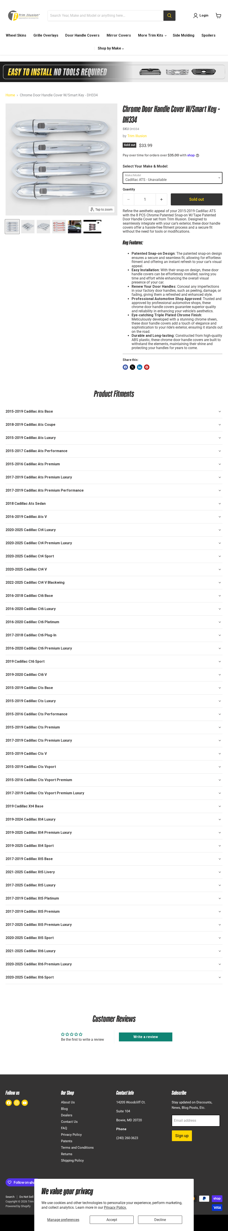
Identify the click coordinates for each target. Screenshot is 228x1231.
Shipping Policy (72, 1161)
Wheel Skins (16, 35)
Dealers (66, 1115)
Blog (64, 1109)
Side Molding (183, 35)
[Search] (169, 15)
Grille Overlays (45, 35)
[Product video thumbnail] (92, 226)
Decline (160, 1220)
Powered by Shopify (18, 1206)
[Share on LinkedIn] (139, 367)
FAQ (64, 1128)
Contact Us (69, 1122)
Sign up (182, 1135)
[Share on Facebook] (125, 367)
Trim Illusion (137, 136)
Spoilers (209, 35)
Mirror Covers (119, 35)
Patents (66, 1141)
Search (10, 1196)
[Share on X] (132, 367)
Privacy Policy (71, 1135)
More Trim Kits (151, 35)
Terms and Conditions (77, 1148)
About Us (68, 1102)
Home (10, 95)
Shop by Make (110, 48)
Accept (111, 1220)
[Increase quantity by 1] (161, 199)
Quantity (129, 189)
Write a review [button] (145, 1037)
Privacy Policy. (115, 1207)
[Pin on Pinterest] (146, 367)
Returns (66, 1154)
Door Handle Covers (82, 35)
